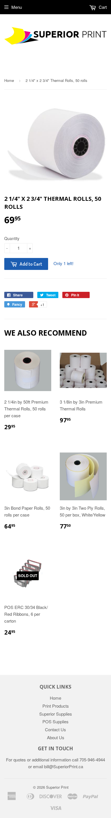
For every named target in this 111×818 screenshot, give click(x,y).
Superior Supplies (55, 714)
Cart (102, 7)
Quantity (11, 238)
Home (9, 80)
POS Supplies (55, 721)
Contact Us (55, 729)
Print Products (55, 706)
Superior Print (57, 787)
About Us (55, 737)
